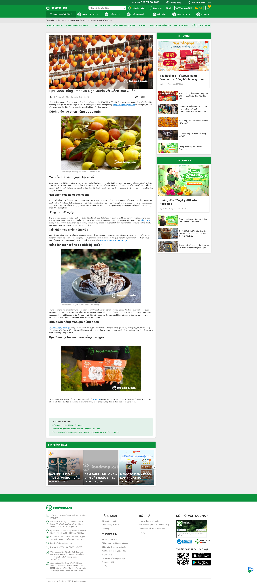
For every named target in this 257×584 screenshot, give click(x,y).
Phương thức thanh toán (149, 521)
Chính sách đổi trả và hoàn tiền (152, 529)
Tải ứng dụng (175, 2)
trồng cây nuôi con (201, 25)
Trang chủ (50, 20)
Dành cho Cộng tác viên (201, 2)
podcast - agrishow (101, 25)
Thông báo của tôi (139, 8)
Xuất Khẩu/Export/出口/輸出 (114, 551)
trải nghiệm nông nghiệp (124, 25)
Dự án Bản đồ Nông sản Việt (113, 558)
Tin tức (61, 20)
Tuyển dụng (107, 554)
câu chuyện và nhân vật (77, 25)
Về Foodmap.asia (109, 539)
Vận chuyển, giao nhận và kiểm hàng (154, 525)
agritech (143, 25)
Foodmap (62, 581)
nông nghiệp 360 (55, 25)
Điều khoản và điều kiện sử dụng (115, 543)
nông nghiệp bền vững (160, 25)
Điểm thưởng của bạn (111, 525)
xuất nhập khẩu (181, 25)
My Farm (105, 566)
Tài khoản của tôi (109, 521)
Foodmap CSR (108, 562)
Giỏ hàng (105, 529)
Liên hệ (142, 532)
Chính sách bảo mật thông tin (114, 547)
